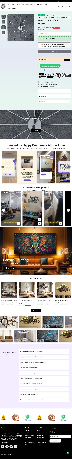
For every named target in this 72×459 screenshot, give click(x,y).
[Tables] (31, 336)
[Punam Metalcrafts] (3, 6)
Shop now (36, 130)
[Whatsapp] (15, 446)
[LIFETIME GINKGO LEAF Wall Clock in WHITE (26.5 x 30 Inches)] (27, 290)
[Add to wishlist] (69, 17)
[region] (54, 38)
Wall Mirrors (20, 4)
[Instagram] (7, 446)
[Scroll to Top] (69, 451)
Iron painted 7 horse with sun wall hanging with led (62, 301)
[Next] (68, 210)
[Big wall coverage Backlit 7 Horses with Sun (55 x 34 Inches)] (9, 290)
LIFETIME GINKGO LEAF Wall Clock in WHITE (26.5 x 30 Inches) (25, 302)
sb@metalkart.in (5, 443)
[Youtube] (11, 446)
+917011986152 (4, 442)
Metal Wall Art (11, 4)
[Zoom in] (31, 17)
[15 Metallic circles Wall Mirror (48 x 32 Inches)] (45, 290)
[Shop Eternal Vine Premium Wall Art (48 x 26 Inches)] (18, 219)
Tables (46, 4)
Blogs (38, 430)
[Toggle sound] (18, 223)
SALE (20, 8)
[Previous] (3, 210)
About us (39, 440)
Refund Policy (40, 435)
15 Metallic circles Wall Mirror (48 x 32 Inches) (44, 301)
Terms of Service (41, 442)
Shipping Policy (41, 433)
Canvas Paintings (30, 4)
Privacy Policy (40, 437)
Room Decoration (12, 8)
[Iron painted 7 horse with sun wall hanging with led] (63, 290)
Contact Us (40, 445)
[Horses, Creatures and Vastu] (31, 322)
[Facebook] (2, 446)
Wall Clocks (39, 4)
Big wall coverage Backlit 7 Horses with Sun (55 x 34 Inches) (9, 301)
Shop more (36, 311)
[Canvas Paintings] (54, 322)
